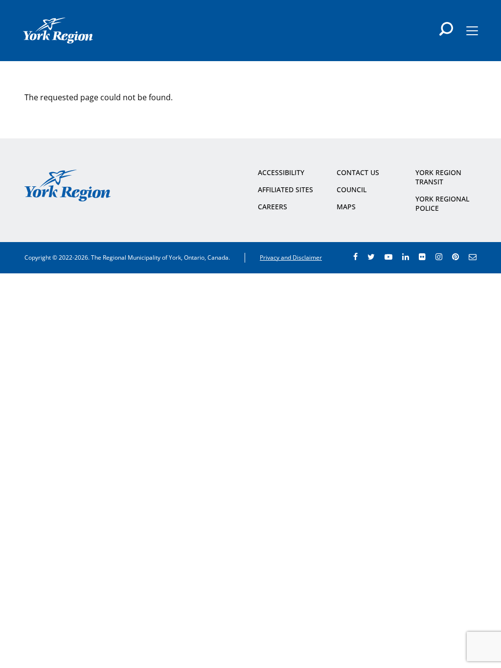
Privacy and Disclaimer (291, 257)
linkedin (405, 257)
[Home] (58, 31)
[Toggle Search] (446, 29)
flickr (422, 257)
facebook (355, 257)
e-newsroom (473, 257)
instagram (438, 257)
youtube (388, 257)
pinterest (455, 257)
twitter (371, 257)
